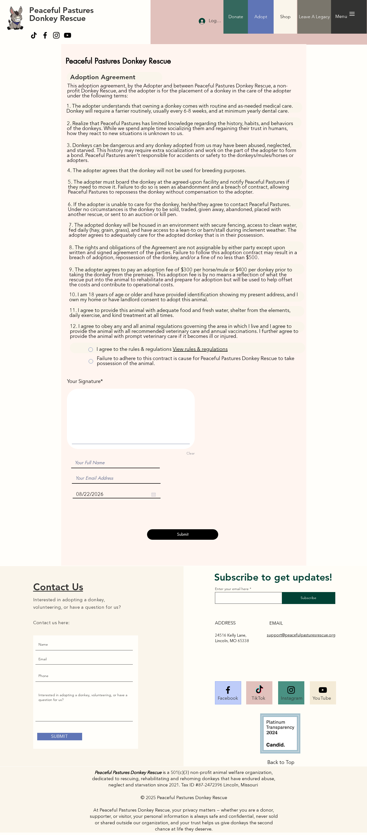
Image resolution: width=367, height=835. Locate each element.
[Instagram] (56, 35)
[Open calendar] (154, 495)
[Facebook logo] (228, 690)
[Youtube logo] (323, 690)
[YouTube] (67, 35)
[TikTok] (33, 35)
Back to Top (280, 762)
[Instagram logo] (291, 690)
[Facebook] (45, 35)
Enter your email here (232, 589)
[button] (235, 17)
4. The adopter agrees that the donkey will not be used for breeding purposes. (156, 170)
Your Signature (84, 381)
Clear (190, 453)
